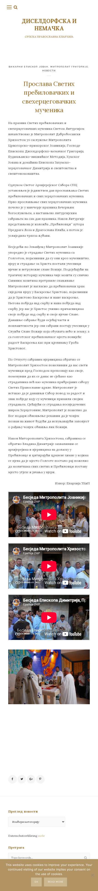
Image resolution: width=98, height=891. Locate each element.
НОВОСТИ (49, 70)
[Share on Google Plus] (31, 779)
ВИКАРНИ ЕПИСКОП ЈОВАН (28, 66)
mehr (41, 835)
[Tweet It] (22, 779)
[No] (92, 875)
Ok (36, 882)
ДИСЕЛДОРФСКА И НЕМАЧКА (49, 25)
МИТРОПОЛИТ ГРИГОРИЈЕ (69, 66)
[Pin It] (40, 779)
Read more (56, 882)
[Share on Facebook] (12, 779)
